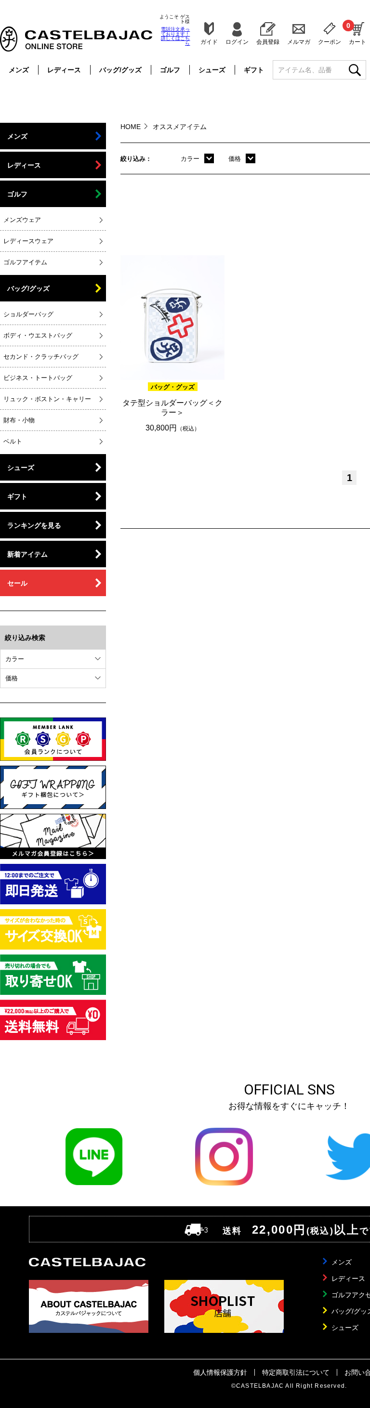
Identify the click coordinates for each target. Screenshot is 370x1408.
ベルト (12, 441)
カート (357, 33)
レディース (64, 70)
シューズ (211, 70)
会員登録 (267, 42)
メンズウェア (22, 219)
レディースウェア (28, 241)
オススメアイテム (180, 126)
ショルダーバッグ (28, 314)
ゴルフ (170, 70)
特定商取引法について (296, 1372)
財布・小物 (19, 420)
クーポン (329, 42)
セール (17, 583)
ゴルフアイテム (25, 262)
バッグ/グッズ (120, 70)
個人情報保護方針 (220, 1372)
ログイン (237, 42)
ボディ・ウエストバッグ (37, 335)
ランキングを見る (34, 525)
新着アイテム (27, 554)
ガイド (209, 42)
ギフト (254, 70)
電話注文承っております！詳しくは (175, 36)
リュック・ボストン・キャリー (47, 399)
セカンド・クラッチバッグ (41, 356)
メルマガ (298, 42)
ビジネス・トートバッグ (37, 377)
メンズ (19, 70)
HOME (130, 126)
